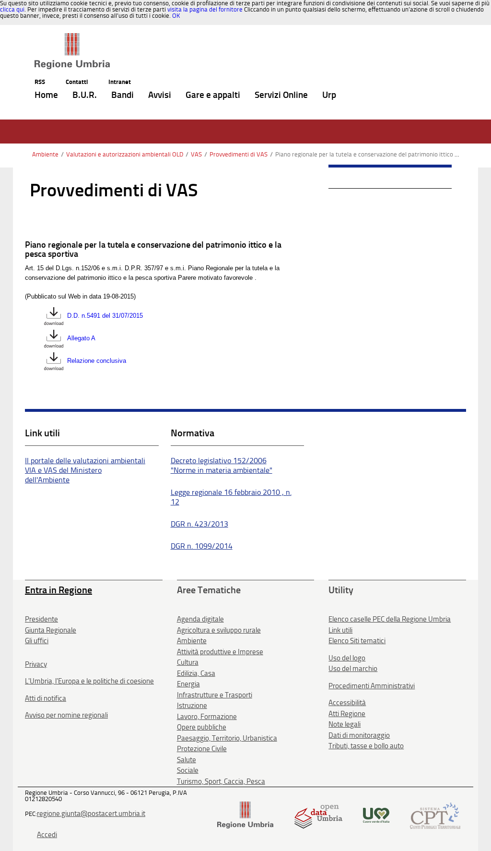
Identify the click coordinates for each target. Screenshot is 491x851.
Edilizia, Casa (196, 673)
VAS (196, 154)
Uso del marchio (352, 668)
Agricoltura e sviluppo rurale (219, 630)
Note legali (344, 724)
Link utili (340, 630)
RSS (40, 81)
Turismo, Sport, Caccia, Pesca (221, 781)
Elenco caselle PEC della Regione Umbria (389, 619)
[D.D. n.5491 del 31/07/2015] (53, 316)
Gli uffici (36, 640)
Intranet (119, 81)
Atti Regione (346, 713)
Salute (186, 759)
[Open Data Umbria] (318, 814)
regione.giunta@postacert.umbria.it (91, 813)
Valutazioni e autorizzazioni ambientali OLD (124, 154)
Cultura (188, 662)
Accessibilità (347, 702)
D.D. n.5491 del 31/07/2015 (105, 316)
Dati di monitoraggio (359, 735)
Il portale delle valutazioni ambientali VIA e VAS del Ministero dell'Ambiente (85, 470)
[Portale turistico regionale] (376, 814)
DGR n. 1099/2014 (202, 546)
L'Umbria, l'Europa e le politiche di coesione (89, 681)
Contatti (77, 81)
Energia (188, 684)
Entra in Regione (58, 590)
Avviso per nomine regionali (66, 715)
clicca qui (12, 9)
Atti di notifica (45, 698)
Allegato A (81, 338)
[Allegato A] (53, 338)
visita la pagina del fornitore (205, 9)
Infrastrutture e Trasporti (214, 695)
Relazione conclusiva (96, 361)
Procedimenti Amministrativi (371, 686)
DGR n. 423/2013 (199, 523)
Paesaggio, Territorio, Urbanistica (227, 738)
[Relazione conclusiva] (53, 361)
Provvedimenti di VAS (239, 154)
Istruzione (192, 705)
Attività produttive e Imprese (220, 651)
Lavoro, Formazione (207, 716)
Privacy (36, 664)
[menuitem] (46, 95)
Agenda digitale (200, 619)
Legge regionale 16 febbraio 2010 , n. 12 (231, 497)
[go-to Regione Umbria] (72, 37)
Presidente (41, 619)
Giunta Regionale (50, 630)
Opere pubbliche (201, 727)
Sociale (188, 770)
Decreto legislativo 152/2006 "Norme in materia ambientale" (221, 465)
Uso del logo (346, 658)
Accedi (47, 834)
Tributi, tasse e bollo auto (366, 746)
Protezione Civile (202, 748)
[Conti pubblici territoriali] (435, 814)
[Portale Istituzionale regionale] (245, 814)
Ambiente (45, 154)
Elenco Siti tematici (357, 640)
